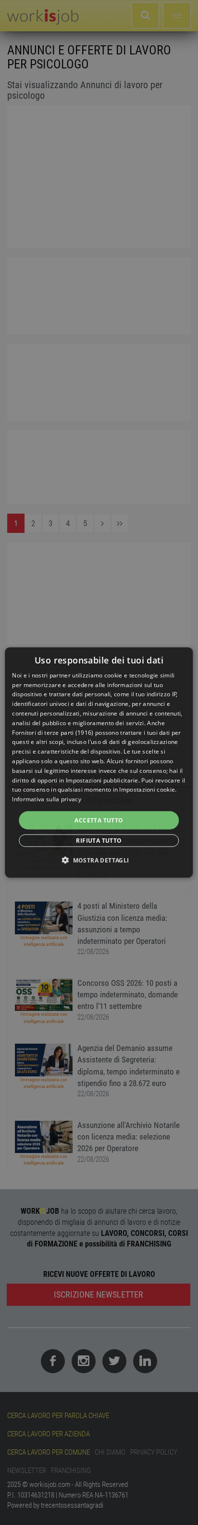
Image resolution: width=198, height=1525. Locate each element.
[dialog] (99, 762)
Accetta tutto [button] (98, 820)
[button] (99, 860)
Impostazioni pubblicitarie (102, 780)
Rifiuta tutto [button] (99, 840)
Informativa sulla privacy (46, 799)
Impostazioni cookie (147, 789)
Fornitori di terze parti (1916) (52, 732)
